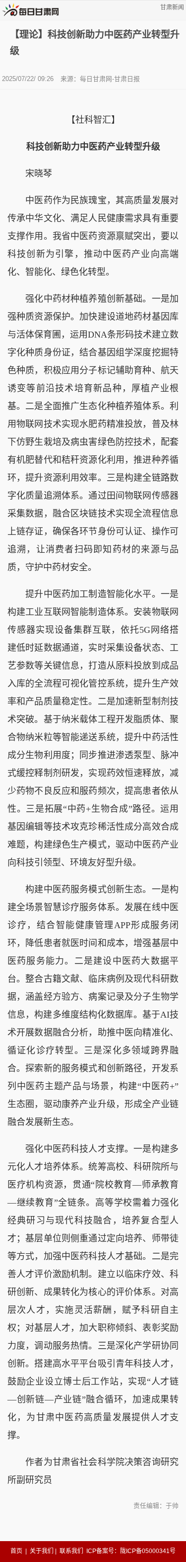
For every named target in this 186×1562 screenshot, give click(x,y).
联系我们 (71, 1551)
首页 (16, 1551)
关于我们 (42, 1551)
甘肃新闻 (172, 7)
